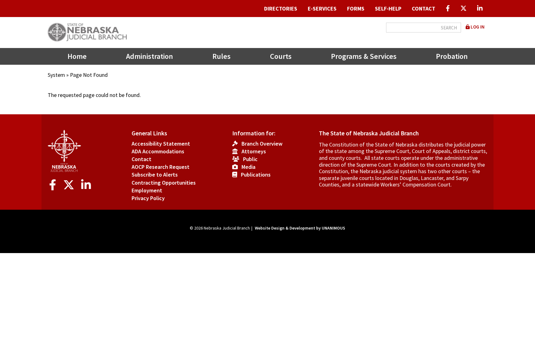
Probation (452, 56)
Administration (149, 56)
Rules (221, 56)
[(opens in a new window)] (448, 8)
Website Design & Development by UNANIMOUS (300, 228)
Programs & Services (364, 56)
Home (77, 56)
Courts (281, 56)
